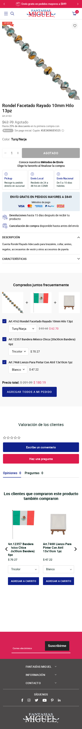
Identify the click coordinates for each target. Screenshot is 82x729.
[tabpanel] (41, 61)
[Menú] (6, 13)
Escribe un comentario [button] (41, 447)
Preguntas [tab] (32, 473)
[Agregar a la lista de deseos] (74, 25)
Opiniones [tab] (10, 473)
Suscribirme (57, 646)
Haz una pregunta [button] (41, 459)
